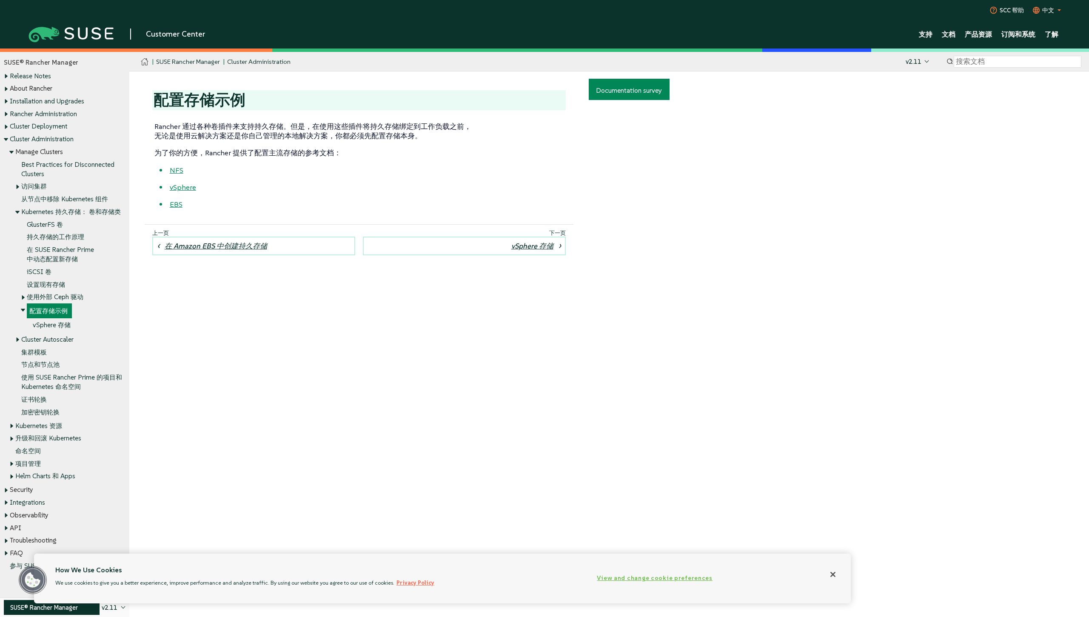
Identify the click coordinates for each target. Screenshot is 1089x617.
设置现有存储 (46, 284)
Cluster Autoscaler (47, 339)
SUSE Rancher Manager (188, 61)
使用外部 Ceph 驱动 (55, 297)
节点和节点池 (40, 364)
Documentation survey (629, 90)
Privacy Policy (415, 582)
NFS (176, 170)
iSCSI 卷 (39, 272)
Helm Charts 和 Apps (45, 476)
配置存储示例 (48, 311)
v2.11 (913, 61)
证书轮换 (34, 399)
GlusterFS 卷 (45, 224)
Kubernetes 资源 (38, 426)
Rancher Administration (43, 114)
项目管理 (28, 464)
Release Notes (30, 76)
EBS (176, 204)
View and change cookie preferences (654, 578)
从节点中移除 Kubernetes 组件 (64, 199)
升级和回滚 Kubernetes (48, 438)
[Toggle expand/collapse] (6, 76)
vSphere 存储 (52, 325)
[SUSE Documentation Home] (145, 62)
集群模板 (34, 352)
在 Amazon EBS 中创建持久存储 (216, 246)
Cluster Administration (42, 139)
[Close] (833, 574)
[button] (32, 580)
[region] (442, 578)
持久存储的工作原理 (55, 237)
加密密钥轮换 (40, 412)
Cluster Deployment (38, 126)
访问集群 (34, 186)
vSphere (183, 187)
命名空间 (28, 451)
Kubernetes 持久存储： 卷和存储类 (71, 212)
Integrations (27, 502)
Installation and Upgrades (47, 101)
